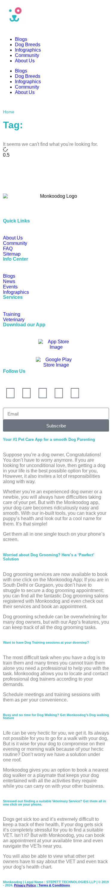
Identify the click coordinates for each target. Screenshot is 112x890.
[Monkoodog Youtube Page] (58, 393)
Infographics (28, 49)
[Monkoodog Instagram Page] (10, 393)
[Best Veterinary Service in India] (56, 14)
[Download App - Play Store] (56, 363)
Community (27, 55)
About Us (25, 60)
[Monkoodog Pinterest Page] (74, 393)
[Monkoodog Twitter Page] (42, 393)
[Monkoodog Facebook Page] (26, 393)
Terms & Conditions (54, 885)
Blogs (21, 39)
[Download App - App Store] (56, 345)
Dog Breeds (27, 44)
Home (8, 112)
